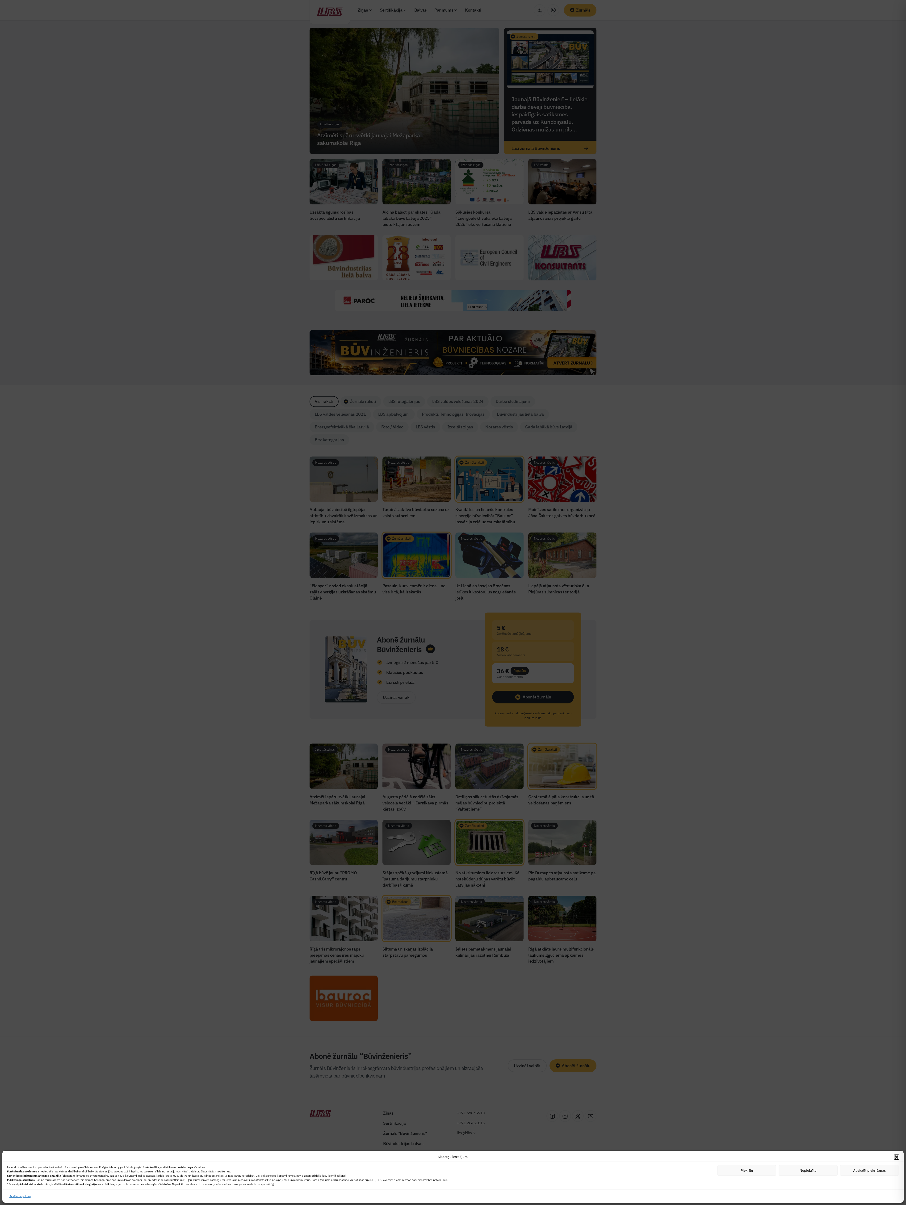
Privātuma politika (20, 1196)
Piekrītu (747, 1170)
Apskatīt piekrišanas (869, 1170)
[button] (896, 1157)
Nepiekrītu (808, 1170)
